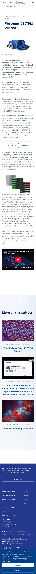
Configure (18, 570)
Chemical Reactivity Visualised (18, 428)
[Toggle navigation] (33, 2)
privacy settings (21, 559)
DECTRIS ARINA (18, 63)
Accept (18, 565)
